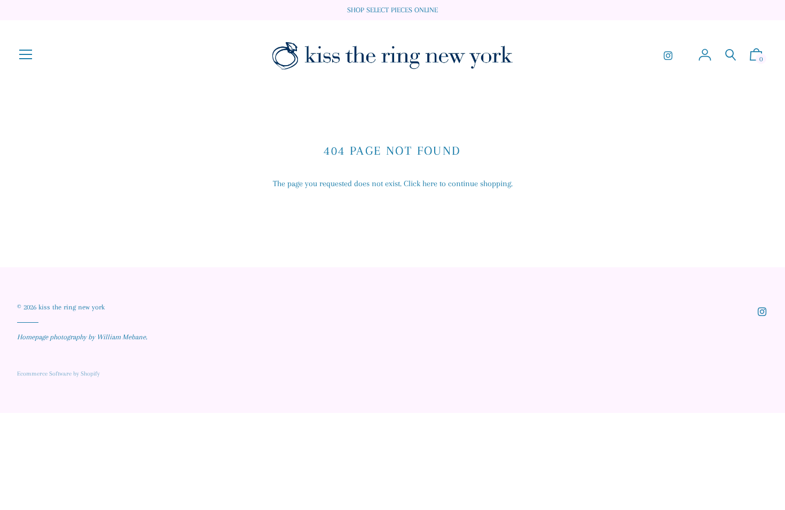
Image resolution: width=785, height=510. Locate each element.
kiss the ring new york (71, 307)
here (429, 183)
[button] (756, 57)
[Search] (730, 55)
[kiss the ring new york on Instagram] (668, 56)
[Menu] (25, 55)
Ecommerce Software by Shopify (58, 373)
